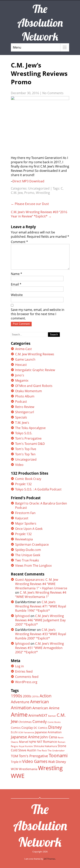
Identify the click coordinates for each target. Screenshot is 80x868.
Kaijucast (21, 518)
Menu (17, 47)
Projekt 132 (23, 484)
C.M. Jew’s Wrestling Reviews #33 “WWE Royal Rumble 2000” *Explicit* (40, 634)
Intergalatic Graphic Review (35, 370)
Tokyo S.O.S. (23, 433)
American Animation (30, 705)
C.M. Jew (17, 193)
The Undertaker (56, 750)
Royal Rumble (26, 746)
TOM (14, 756)
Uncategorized (39, 188)
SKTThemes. (50, 858)
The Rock (42, 750)
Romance (50, 741)
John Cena (48, 737)
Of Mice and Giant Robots (33, 386)
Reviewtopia (24, 539)
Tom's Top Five (25, 449)
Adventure (20, 701)
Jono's (19, 375)
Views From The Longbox (33, 565)
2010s (35, 696)
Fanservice (29, 732)
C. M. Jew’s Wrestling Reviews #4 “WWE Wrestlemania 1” (40, 594)
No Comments (52, 93)
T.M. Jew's (22, 422)
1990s (16, 696)
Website (17, 295)
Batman (52, 715)
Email (16, 284)
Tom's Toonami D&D (30, 444)
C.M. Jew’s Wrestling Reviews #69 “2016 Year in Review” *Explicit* (39, 214)
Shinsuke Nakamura (45, 746)
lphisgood (22, 616)
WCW (14, 769)
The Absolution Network (40, 825)
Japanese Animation (48, 732)
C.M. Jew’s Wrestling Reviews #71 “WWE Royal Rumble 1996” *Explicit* (40, 606)
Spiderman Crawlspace (32, 544)
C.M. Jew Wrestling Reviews (34, 354)
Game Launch (25, 359)
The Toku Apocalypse (30, 428)
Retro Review (24, 407)
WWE (17, 775)
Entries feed (24, 671)
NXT (39, 742)
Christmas (25, 722)
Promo (29, 193)
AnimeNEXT (37, 715)
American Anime (45, 707)
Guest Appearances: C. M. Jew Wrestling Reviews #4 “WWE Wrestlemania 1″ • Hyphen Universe (41, 583)
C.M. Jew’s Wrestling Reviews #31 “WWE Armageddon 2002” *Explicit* (39, 647)
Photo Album (24, 396)
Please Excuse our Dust (30, 204)
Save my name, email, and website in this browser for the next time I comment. (37, 314)
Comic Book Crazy (28, 479)
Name (16, 274)
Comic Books (54, 722)
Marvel (23, 742)
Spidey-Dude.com (28, 550)
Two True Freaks (27, 560)
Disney (55, 727)
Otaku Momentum (28, 391)
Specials (21, 417)
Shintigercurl (24, 412)
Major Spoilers (25, 523)
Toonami (58, 755)
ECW (20, 732)
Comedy (39, 721)
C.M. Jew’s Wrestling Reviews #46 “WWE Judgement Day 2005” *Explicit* (40, 620)
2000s (27, 696)
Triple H (16, 762)
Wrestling (43, 193)
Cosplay (27, 727)
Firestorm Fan (25, 513)
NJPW (32, 742)
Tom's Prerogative (28, 438)
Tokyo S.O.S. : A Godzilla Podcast (38, 489)
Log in (19, 666)
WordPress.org (26, 682)
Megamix (21, 380)
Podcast (21, 401)
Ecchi (14, 732)
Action (45, 696)
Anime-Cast (23, 349)
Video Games (34, 761)
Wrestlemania (28, 769)
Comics (16, 728)
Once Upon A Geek (29, 529)
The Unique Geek (27, 555)
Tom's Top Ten (25, 454)
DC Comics (40, 728)
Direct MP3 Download (28, 181)
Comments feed (26, 677)
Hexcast (21, 365)
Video (19, 465)
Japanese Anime (25, 736)
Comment (19, 242)
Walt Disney (57, 761)
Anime (19, 714)
